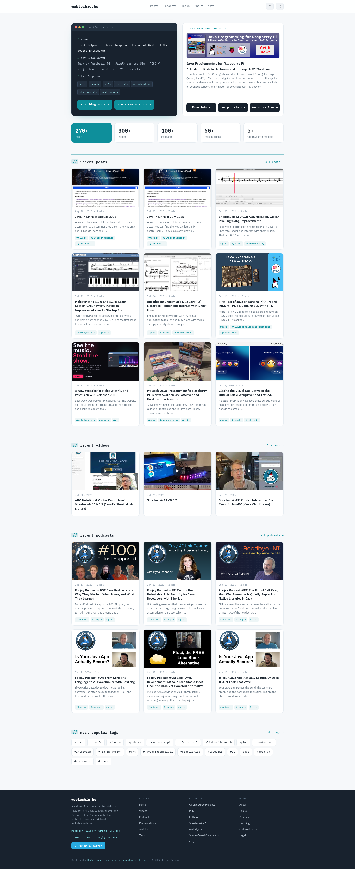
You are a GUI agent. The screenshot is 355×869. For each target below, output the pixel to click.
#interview (82, 751)
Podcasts (169, 6)
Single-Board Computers (204, 835)
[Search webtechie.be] (270, 6)
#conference (264, 742)
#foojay (115, 742)
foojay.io (103, 837)
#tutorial (215, 751)
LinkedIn (77, 837)
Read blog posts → (95, 104)
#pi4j (243, 742)
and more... (110, 92)
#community (82, 761)
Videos (143, 811)
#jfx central (188, 742)
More (212, 6)
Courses (244, 817)
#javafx (96, 742)
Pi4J (192, 811)
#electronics (190, 751)
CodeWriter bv (248, 829)
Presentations (147, 823)
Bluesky (91, 830)
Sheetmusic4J (197, 823)
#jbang (103, 761)
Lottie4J (194, 817)
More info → (201, 107)
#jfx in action (109, 751)
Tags (142, 835)
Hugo (90, 860)
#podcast (135, 742)
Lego (192, 841)
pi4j (108, 84)
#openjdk (263, 751)
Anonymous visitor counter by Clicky (122, 860)
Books (185, 6)
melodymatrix (142, 84)
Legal (242, 835)
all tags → (275, 732)
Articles (144, 829)
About (199, 6)
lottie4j (122, 84)
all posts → (274, 161)
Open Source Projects (202, 805)
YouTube (115, 830)
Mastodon (77, 830)
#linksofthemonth (218, 742)
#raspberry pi (160, 742)
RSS (115, 837)
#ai (232, 751)
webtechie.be (85, 6)
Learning (244, 823)
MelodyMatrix (197, 829)
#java (78, 742)
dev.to (90, 837)
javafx (95, 84)
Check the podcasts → (134, 104)
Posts (154, 6)
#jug (246, 751)
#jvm (132, 751)
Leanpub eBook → (233, 107)
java (82, 84)
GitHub (102, 830)
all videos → (274, 445)
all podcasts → (272, 535)
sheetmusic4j (88, 92)
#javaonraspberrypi (158, 751)
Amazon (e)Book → (264, 107)
